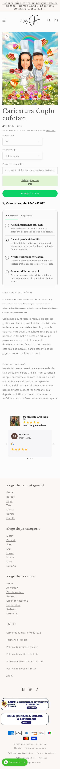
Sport (9, 544)
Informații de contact (31, 762)
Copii (9, 500)
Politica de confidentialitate (22, 654)
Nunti (9, 583)
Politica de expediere (26, 758)
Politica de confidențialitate (20, 753)
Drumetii (11, 613)
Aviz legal (43, 758)
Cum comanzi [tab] (11, 215)
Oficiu (10, 552)
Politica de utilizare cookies (22, 646)
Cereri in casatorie (17, 600)
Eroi (8, 548)
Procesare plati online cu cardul (25, 661)
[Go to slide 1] (27, 458)
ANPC (9, 675)
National (11, 565)
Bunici (10, 513)
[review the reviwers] (12, 444)
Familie (10, 518)
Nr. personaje (9, 149)
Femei (10, 492)
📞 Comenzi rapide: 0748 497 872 (23, 203)
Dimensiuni (8, 135)
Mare (9, 561)
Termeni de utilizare (46, 753)
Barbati (10, 496)
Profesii (11, 540)
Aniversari (12, 587)
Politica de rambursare (35, 748)
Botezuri (11, 596)
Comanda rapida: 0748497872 (23, 632)
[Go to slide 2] (30, 458)
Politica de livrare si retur (21, 668)
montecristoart (28, 744)
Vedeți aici (51, 130)
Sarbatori (11, 609)
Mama (10, 509)
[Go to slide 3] (32, 458)
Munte (10, 557)
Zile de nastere (15, 592)
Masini (10, 535)
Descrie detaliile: (13, 164)
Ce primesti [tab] (26, 215)
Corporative (13, 604)
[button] (4, 20)
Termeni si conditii (17, 639)
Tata (8, 505)
